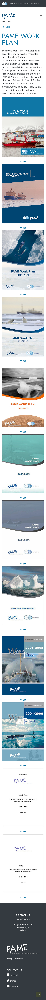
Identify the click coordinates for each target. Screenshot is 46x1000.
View (23, 161)
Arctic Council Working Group (24, 3)
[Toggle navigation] (41, 16)
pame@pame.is (23, 919)
